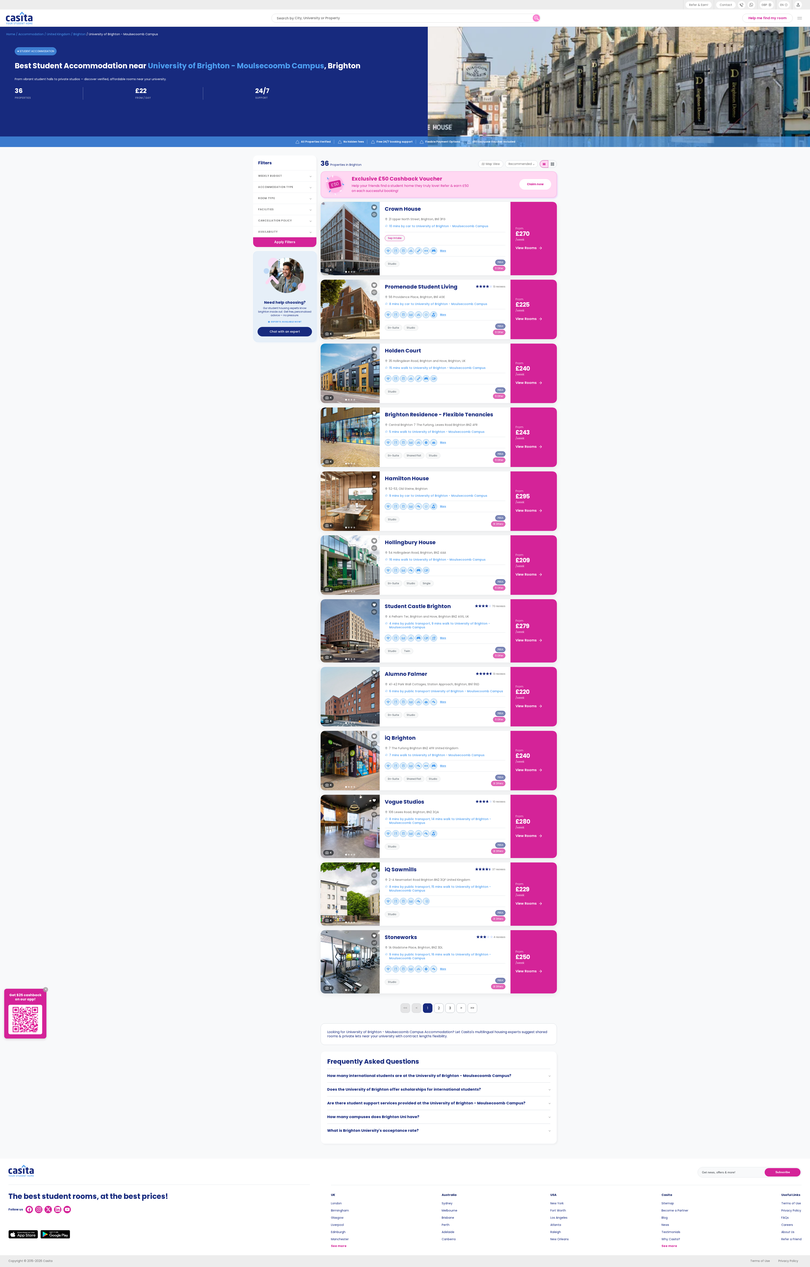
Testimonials (671, 1232)
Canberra (449, 1239)
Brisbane (448, 1218)
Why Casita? (671, 1239)
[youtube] (67, 1209)
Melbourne (449, 1210)
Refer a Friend (791, 1239)
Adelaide (448, 1232)
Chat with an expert (285, 331)
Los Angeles (558, 1218)
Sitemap (668, 1203)
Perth (446, 1225)
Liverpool (337, 1225)
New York (557, 1203)
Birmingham (340, 1210)
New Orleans (559, 1239)
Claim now (535, 184)
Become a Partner (675, 1210)
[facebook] (29, 1209)
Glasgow (337, 1218)
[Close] (45, 989)
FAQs (785, 1218)
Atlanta (555, 1225)
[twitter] (48, 1209)
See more (339, 1246)
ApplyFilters (284, 242)
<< (405, 1008)
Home (10, 34)
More (443, 250)
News (665, 1225)
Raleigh (555, 1232)
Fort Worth (558, 1210)
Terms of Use (791, 1203)
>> (472, 1008)
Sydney (447, 1203)
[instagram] (38, 1209)
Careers (787, 1225)
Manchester (340, 1239)
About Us (787, 1232)
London (336, 1203)
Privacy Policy (791, 1210)
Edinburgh (338, 1232)
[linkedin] (57, 1209)
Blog (665, 1218)
